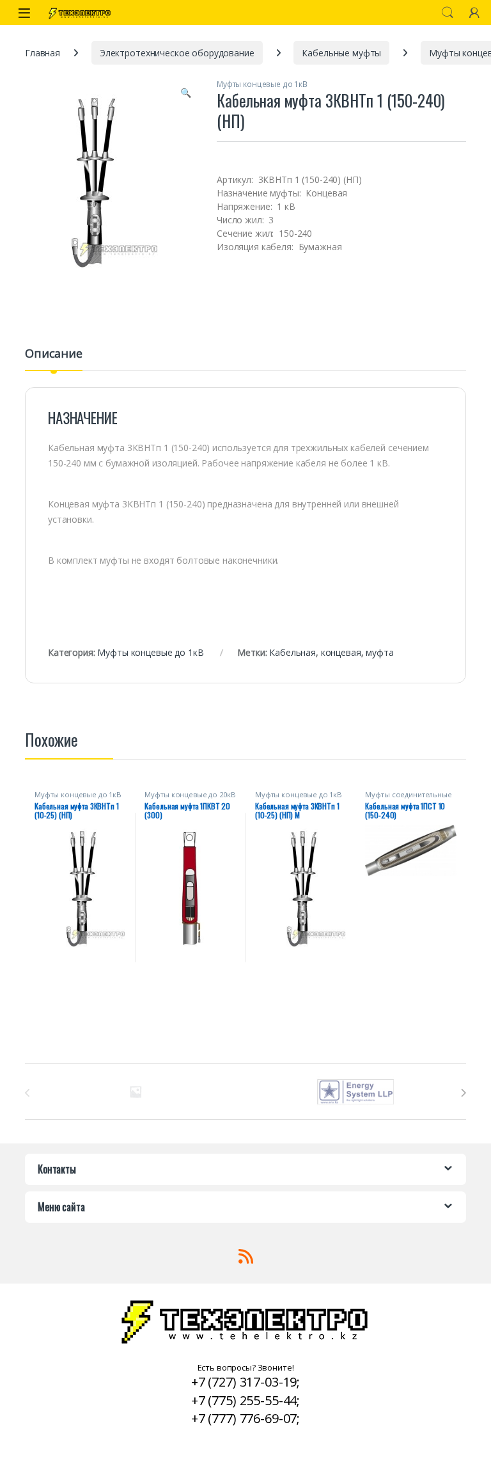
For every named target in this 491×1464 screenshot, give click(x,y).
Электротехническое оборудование (177, 53)
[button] (185, 92)
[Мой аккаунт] (474, 12)
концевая (341, 652)
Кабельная (292, 652)
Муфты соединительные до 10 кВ (408, 798)
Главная (42, 53)
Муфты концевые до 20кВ (189, 794)
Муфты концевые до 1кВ (262, 84)
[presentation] (463, 1092)
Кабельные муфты (341, 53)
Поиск (447, 13)
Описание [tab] (53, 354)
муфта (379, 652)
